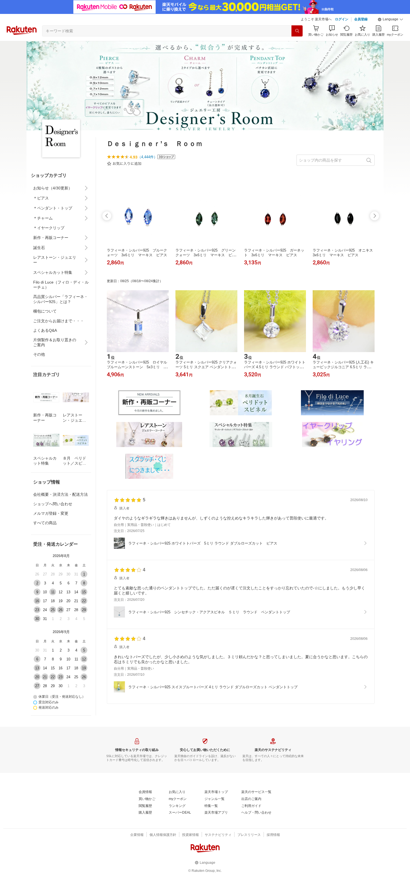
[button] (390, 19)
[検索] (297, 30)
